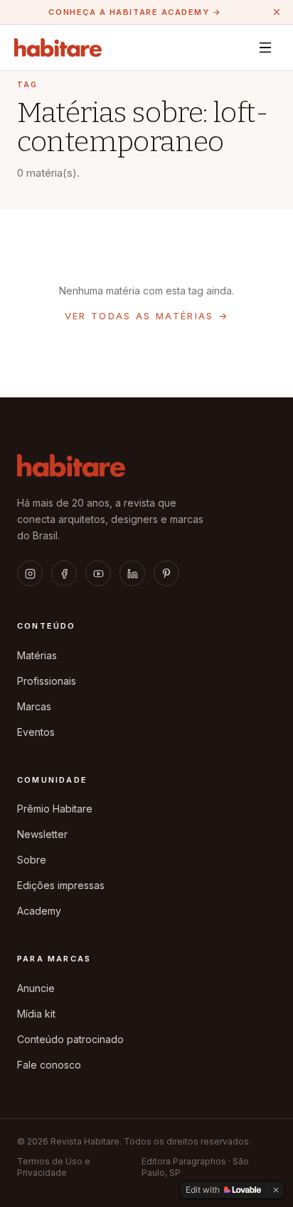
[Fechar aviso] (276, 12)
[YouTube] (98, 573)
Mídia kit (36, 1014)
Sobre (31, 860)
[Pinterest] (166, 573)
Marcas (34, 706)
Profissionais (46, 681)
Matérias (37, 655)
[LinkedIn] (132, 573)
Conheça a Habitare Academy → (134, 12)
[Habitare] (58, 47)
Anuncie (36, 988)
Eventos (36, 732)
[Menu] (265, 47)
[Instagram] (30, 573)
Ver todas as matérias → (147, 315)
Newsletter (42, 834)
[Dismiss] (275, 1189)
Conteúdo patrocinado (70, 1039)
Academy (39, 911)
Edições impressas (61, 885)
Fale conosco (49, 1065)
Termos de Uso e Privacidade (53, 1167)
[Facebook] (64, 573)
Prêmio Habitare (54, 809)
